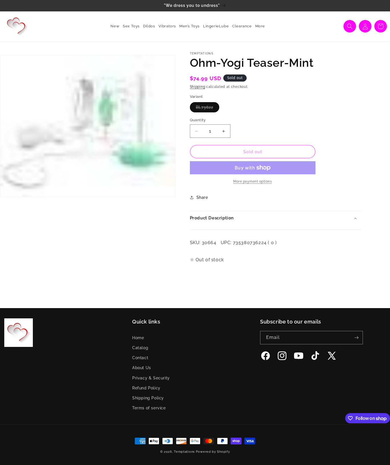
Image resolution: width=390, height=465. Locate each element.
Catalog (140, 347)
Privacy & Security (151, 378)
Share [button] (202, 197)
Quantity (198, 120)
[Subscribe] (356, 337)
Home (138, 337)
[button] (129, 26)
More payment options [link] (252, 181)
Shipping (197, 87)
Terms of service (149, 408)
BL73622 (207, 108)
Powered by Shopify (213, 452)
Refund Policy (146, 388)
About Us (141, 367)
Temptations (184, 452)
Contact (140, 357)
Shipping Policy (148, 398)
